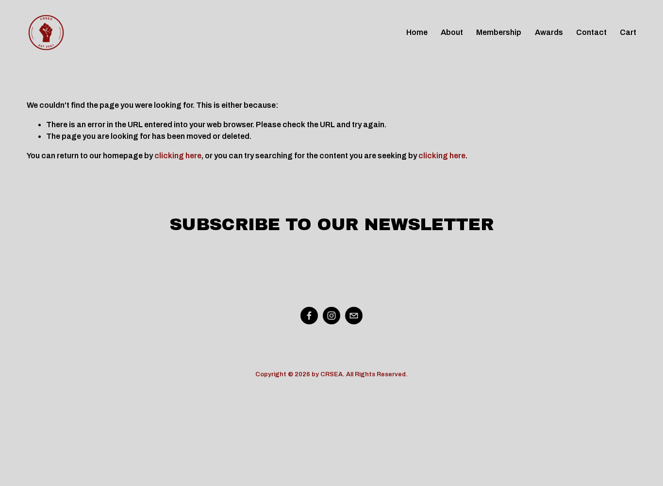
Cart (628, 32)
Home (417, 32)
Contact (591, 32)
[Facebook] (309, 315)
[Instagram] (331, 315)
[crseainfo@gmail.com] (354, 315)
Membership (498, 32)
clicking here (177, 155)
